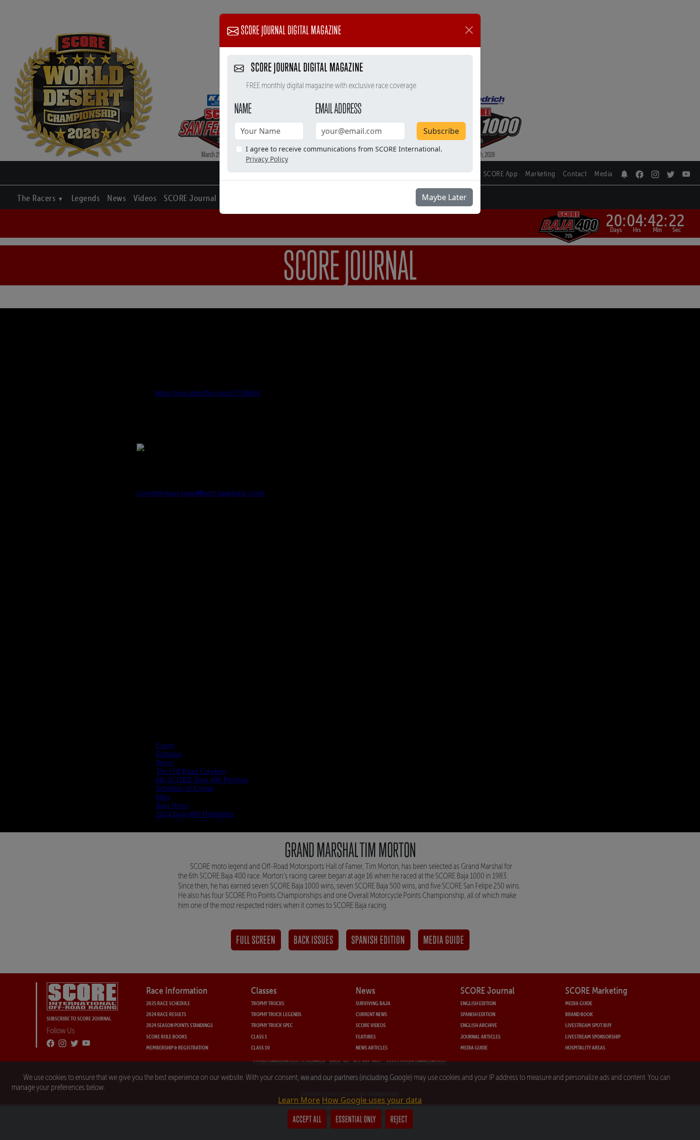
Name (242, 108)
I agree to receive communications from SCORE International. (344, 153)
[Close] (469, 30)
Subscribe (441, 131)
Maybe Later (444, 197)
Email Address (338, 108)
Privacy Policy (267, 158)
